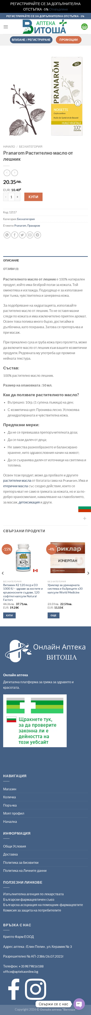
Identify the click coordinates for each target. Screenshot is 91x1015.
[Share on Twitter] (22, 234)
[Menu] (5, 27)
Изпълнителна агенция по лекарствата (33, 894)
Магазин (9, 789)
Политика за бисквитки (21, 862)
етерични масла (15, 486)
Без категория (30, 146)
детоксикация (29, 502)
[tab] (45, 260)
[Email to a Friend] (29, 234)
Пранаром (33, 225)
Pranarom (20, 225)
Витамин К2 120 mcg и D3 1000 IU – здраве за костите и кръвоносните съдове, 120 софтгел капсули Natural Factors (23, 592)
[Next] (88, 581)
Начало (9, 146)
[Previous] (3, 581)
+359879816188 (31, 966)
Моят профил (13, 813)
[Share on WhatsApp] (7, 234)
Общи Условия (14, 846)
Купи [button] (9, 615)
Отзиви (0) (11, 269)
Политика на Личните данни (25, 870)
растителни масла (17, 480)
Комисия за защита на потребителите (32, 910)
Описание (11, 260)
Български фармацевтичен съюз (29, 899)
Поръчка (10, 805)
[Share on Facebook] (14, 234)
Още (54, 615)
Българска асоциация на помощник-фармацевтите (43, 905)
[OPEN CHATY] (79, 1004)
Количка (9, 797)
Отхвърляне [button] (58, 9)
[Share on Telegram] (37, 234)
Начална (10, 821)
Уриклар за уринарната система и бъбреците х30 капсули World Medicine (65, 588)
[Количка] (84, 26)
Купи (33, 197)
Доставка (10, 854)
